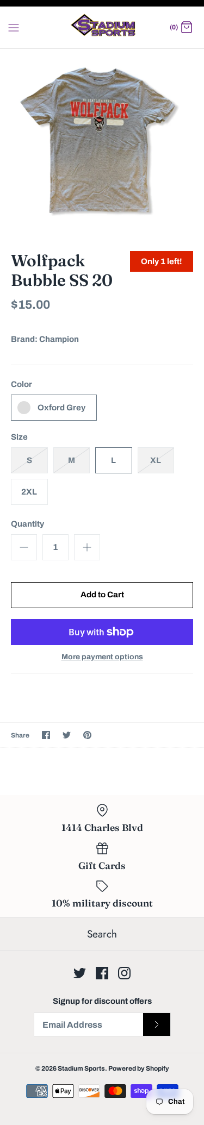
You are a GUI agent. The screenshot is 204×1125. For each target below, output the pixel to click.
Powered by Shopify (138, 1068)
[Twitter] (79, 973)
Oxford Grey (61, 407)
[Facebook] (102, 973)
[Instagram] (124, 973)
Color (21, 384)
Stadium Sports (81, 1068)
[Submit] (156, 1024)
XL (155, 460)
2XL (29, 492)
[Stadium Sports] (102, 27)
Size (19, 437)
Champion (59, 339)
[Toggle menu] (13, 27)
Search (102, 934)
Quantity (27, 524)
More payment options (102, 657)
